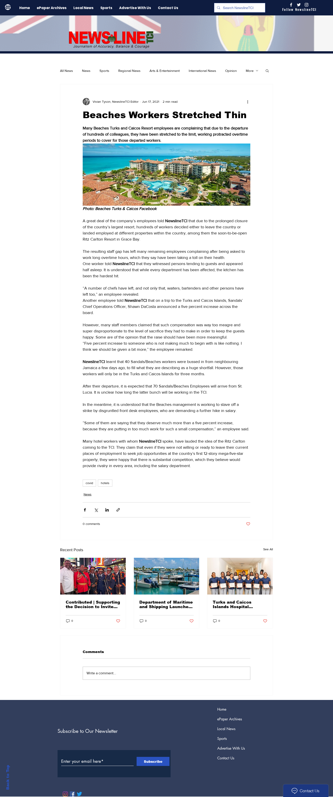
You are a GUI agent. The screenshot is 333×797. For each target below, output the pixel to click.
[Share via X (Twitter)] (96, 510)
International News (202, 71)
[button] (267, 70)
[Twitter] (79, 794)
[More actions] (247, 101)
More (249, 71)
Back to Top (8, 777)
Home (221, 709)
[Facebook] (72, 794)
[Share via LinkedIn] (107, 510)
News (86, 71)
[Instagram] (306, 4)
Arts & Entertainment (165, 71)
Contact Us (225, 758)
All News (66, 71)
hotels (105, 483)
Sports (104, 71)
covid (89, 483)
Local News (226, 728)
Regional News (129, 71)
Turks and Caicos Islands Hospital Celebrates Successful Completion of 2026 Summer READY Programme (238, 604)
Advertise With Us (231, 748)
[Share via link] (118, 510)
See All (268, 549)
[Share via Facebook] (85, 510)
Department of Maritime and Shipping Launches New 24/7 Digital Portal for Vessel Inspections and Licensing (166, 604)
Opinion (231, 71)
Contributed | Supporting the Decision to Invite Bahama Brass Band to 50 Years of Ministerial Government (93, 604)
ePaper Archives (229, 719)
